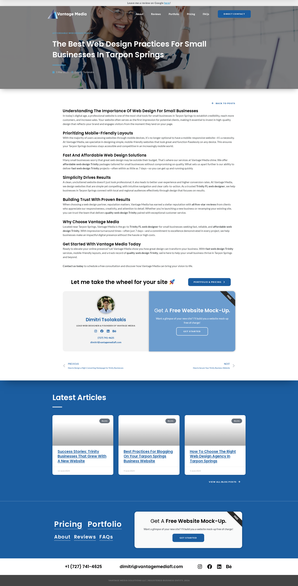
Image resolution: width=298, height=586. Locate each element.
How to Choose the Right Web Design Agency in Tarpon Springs (213, 456)
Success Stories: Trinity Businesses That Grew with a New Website (82, 456)
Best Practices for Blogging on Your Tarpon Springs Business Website (148, 456)
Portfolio (174, 14)
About (139, 14)
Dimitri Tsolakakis (106, 320)
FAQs (206, 14)
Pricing (191, 14)
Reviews (156, 14)
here (167, 2)
